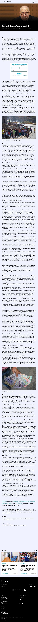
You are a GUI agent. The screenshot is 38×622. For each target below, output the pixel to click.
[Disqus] (19, 534)
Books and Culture (4, 601)
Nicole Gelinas (22, 563)
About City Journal (22, 595)
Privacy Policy (24, 75)
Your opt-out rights (3, 620)
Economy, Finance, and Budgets (14, 34)
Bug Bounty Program (4, 613)
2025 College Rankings (5, 603)
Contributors (21, 597)
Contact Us (21, 603)
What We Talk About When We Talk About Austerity (27, 566)
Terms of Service (19, 75)
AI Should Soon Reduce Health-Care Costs (9, 566)
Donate (4, 516)
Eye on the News (5, 573)
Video (2, 602)
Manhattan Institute (4, 609)
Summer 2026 (33, 573)
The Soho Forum (19, 503)
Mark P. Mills (4, 563)
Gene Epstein (4, 24)
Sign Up (19, 73)
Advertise (2, 608)
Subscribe (21, 599)
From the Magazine (24, 573)
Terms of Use (3, 612)
